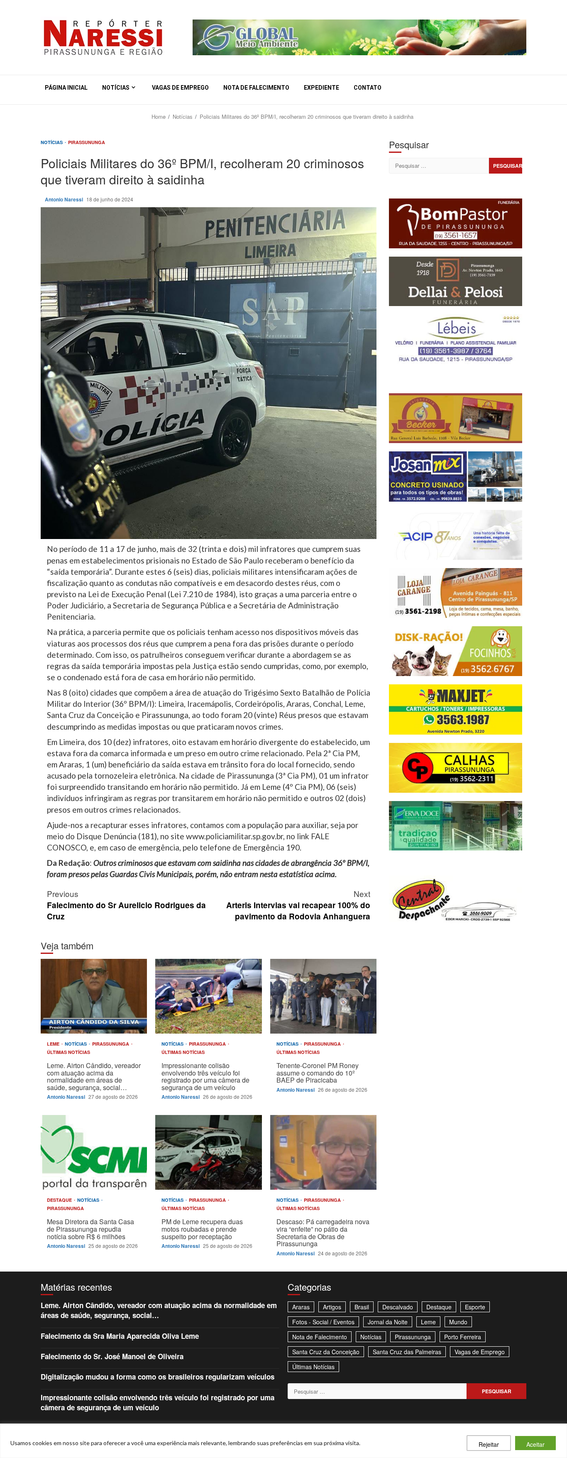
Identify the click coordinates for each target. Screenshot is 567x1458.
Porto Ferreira (462, 1337)
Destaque (60, 1200)
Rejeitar (489, 1444)
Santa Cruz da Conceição (325, 1352)
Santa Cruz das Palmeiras (407, 1352)
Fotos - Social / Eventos (323, 1322)
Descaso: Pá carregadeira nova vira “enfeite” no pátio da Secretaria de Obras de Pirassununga (323, 1152)
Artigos (332, 1307)
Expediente (321, 87)
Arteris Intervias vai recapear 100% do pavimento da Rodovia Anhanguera (298, 904)
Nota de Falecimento (256, 87)
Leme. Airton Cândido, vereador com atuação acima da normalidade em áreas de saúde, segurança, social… (94, 996)
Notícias (116, 87)
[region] (283, 1441)
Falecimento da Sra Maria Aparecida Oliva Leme (120, 1336)
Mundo (458, 1322)
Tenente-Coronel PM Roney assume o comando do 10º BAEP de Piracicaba (323, 996)
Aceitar (535, 1444)
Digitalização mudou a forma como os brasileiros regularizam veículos (157, 1377)
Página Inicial (66, 87)
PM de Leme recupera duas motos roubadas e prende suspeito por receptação (208, 1152)
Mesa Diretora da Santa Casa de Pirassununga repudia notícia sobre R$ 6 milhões (94, 1152)
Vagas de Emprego (180, 87)
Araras (301, 1307)
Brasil (361, 1307)
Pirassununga (86, 142)
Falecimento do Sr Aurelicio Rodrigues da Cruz (126, 904)
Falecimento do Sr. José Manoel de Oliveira (112, 1356)
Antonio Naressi (64, 199)
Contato (367, 87)
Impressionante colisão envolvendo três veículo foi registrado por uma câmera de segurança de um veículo (208, 996)
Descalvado (397, 1307)
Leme (54, 1043)
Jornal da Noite (388, 1322)
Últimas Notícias (68, 1052)
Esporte (475, 1307)
